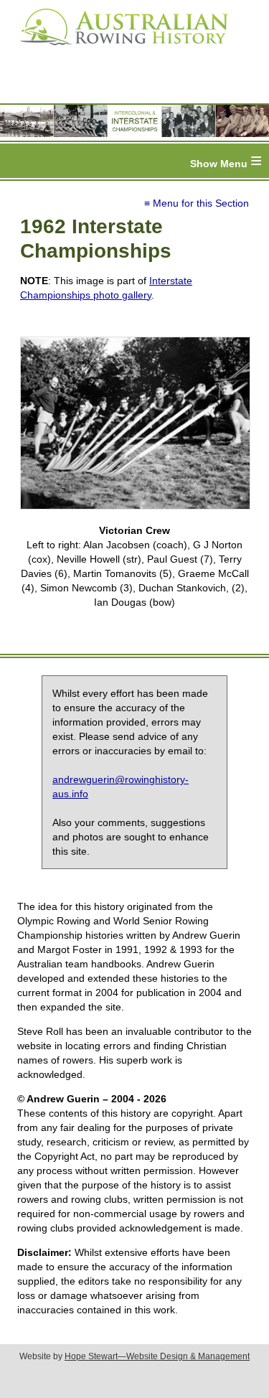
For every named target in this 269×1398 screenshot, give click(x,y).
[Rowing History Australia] (118, 50)
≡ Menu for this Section (196, 203)
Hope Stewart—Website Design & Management (157, 1356)
